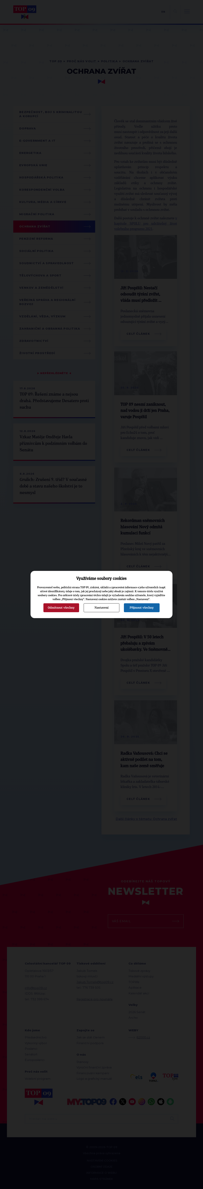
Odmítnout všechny (61, 607)
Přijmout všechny (142, 607)
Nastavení (101, 607)
